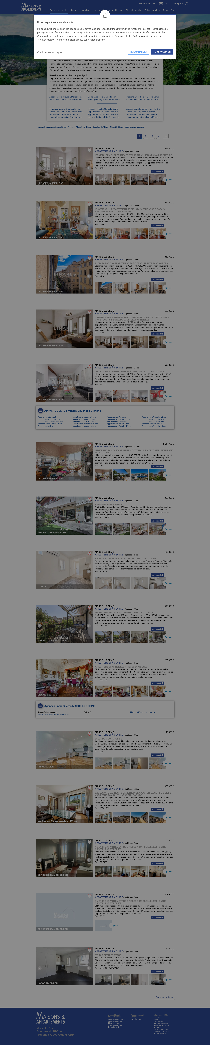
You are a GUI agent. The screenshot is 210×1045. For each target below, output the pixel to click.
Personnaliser (138, 51)
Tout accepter (162, 51)
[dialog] (105, 36)
